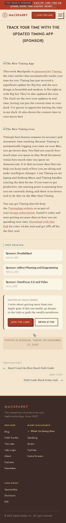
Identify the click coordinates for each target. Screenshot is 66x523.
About (8, 456)
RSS (7, 501)
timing (37, 340)
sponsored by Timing (47, 71)
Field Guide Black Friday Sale (43, 380)
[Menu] (60, 15)
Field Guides (11, 437)
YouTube (31, 450)
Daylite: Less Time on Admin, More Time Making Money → (35, 4)
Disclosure (10, 495)
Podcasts (9, 462)
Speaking (32, 437)
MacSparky (18, 15)
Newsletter (46, 322)
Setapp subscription (22, 213)
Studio (30, 444)
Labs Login (10, 450)
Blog (7, 431)
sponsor (25, 340)
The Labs (9, 444)
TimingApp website (20, 208)
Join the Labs (20, 322)
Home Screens (35, 456)
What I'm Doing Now (43, 431)
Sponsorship (11, 489)
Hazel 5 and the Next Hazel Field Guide (28, 368)
